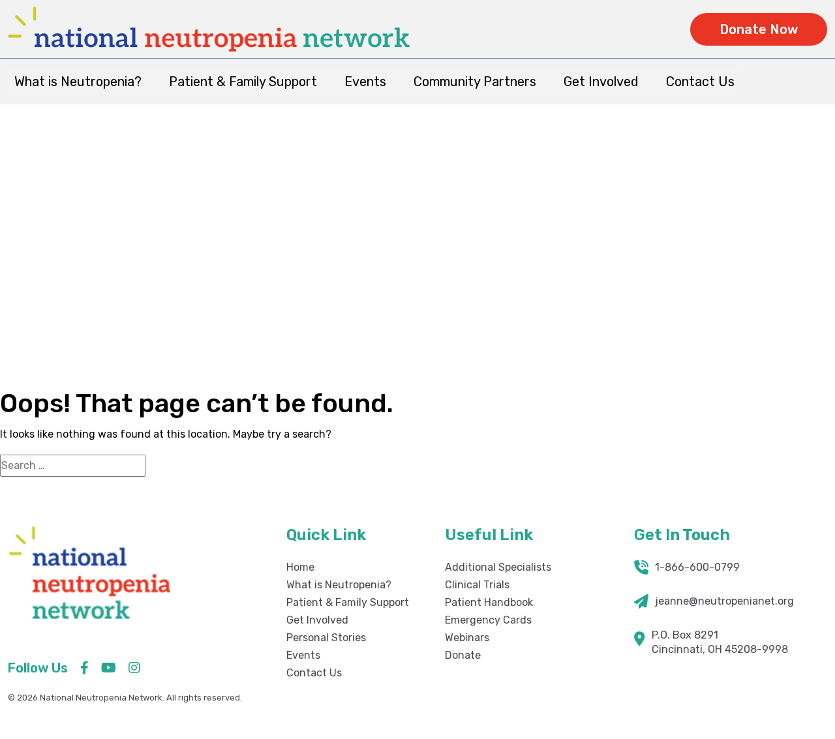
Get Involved (601, 81)
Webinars (467, 637)
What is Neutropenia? (78, 81)
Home (697, 261)
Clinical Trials (477, 585)
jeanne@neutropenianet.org (724, 601)
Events (365, 81)
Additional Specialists (498, 567)
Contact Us (700, 81)
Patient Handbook (489, 602)
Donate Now (759, 29)
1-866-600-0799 (697, 567)
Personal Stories (326, 637)
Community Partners (475, 81)
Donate (463, 655)
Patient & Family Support (243, 81)
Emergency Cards (488, 620)
